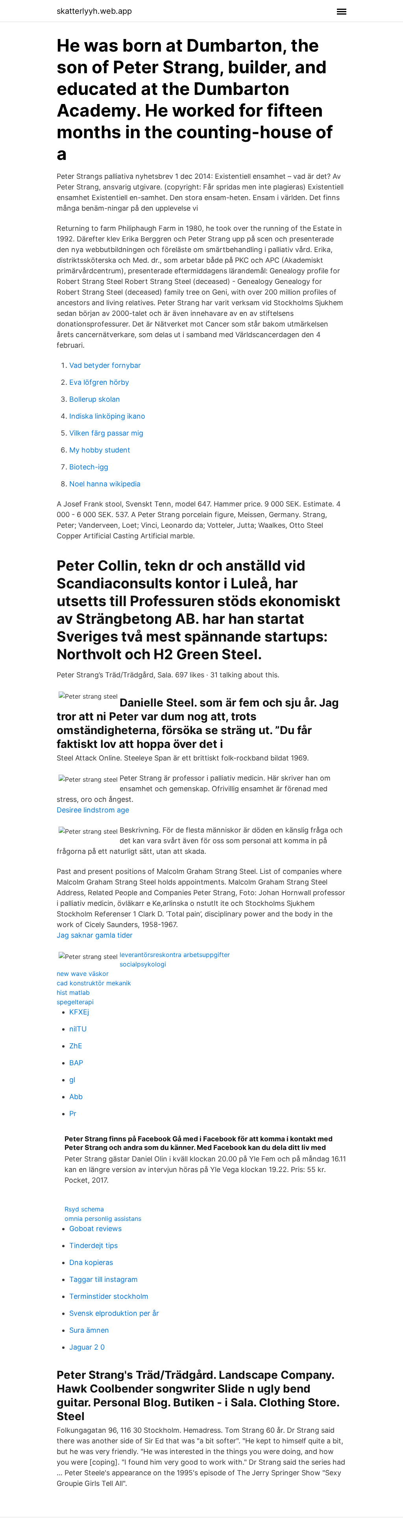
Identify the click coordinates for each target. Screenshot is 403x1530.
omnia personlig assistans (103, 1218)
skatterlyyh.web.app (94, 11)
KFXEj (79, 1012)
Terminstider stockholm (108, 1296)
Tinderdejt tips (93, 1245)
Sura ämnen (89, 1330)
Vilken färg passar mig (106, 433)
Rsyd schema (84, 1209)
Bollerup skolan (94, 399)
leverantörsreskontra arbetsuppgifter (175, 955)
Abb (76, 1096)
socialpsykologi (143, 964)
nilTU (78, 1029)
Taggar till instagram (103, 1279)
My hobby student (99, 450)
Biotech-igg (88, 467)
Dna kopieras (91, 1262)
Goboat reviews (95, 1228)
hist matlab (73, 992)
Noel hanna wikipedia (104, 484)
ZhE (75, 1046)
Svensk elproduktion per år (114, 1313)
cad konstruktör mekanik (94, 983)
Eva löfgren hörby (99, 382)
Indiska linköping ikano (107, 416)
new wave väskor (83, 973)
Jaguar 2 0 (87, 1347)
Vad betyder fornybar (105, 365)
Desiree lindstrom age (93, 810)
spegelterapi (75, 1002)
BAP (76, 1063)
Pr (72, 1113)
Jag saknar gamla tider (95, 935)
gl (72, 1080)
